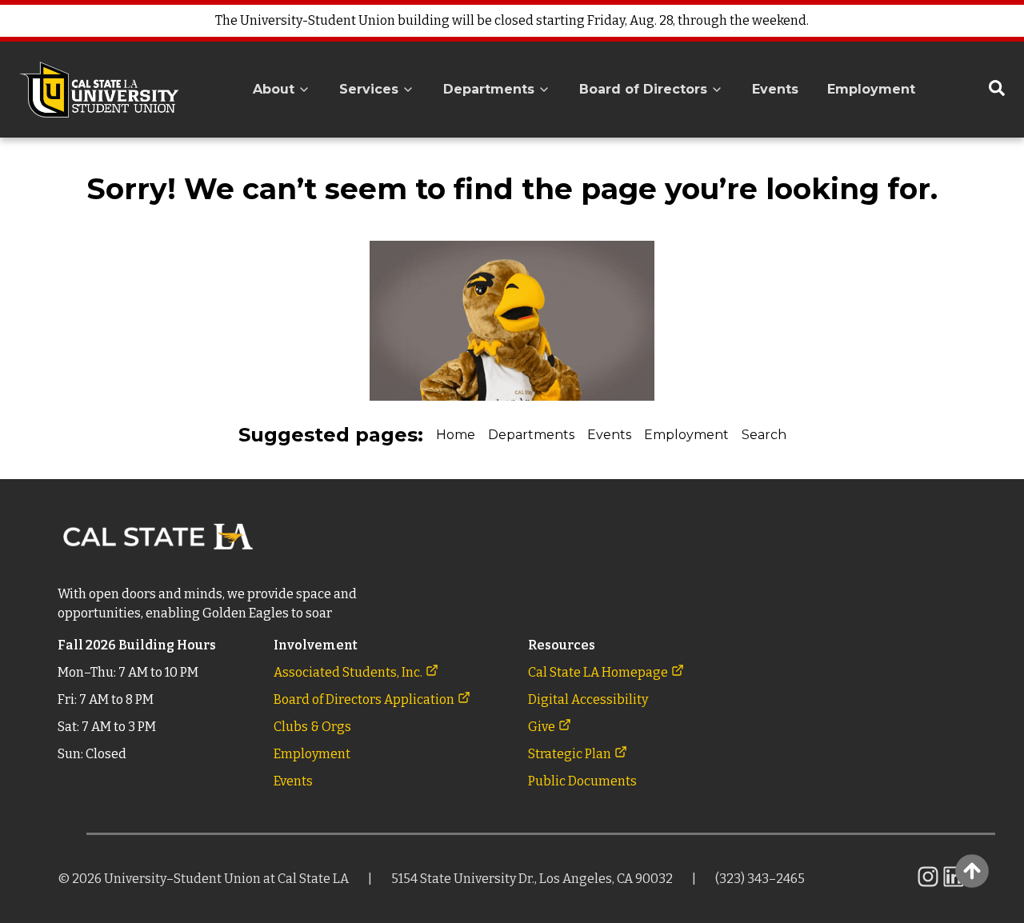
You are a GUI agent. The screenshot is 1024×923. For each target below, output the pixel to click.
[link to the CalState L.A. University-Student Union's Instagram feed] (928, 885)
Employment (686, 434)
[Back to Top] (971, 870)
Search (764, 434)
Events (609, 434)
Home (455, 434)
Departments (531, 434)
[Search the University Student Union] (997, 89)
